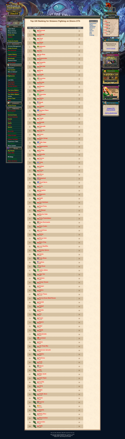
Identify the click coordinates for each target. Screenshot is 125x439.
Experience (93, 23)
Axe (91, 32)
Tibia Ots (63, 432)
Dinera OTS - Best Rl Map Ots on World (62, 436)
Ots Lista (72, 432)
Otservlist (59, 432)
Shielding (92, 26)
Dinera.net (62, 435)
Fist (91, 33)
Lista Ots (68, 432)
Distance (92, 28)
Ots (55, 432)
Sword (91, 30)
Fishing (92, 35)
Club (91, 29)
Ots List (52, 432)
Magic (91, 25)
